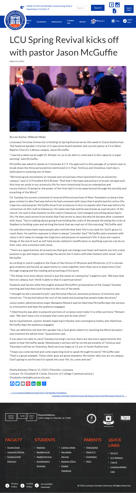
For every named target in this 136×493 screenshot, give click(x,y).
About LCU (28, 21)
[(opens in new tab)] (91, 418)
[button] (98, 8)
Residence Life (43, 452)
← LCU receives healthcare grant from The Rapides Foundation (38, 392)
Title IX (113, 462)
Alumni (82, 22)
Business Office (68, 461)
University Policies (15, 452)
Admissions (57, 22)
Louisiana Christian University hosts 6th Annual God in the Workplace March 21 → (89, 395)
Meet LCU (90, 452)
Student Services (44, 456)
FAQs (88, 461)
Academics (41, 22)
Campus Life (70, 21)
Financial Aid (92, 447)
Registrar (41, 447)
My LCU (114, 453)
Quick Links (129, 9)
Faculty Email (13, 447)
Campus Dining (68, 447)
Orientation (91, 456)
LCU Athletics (116, 457)
